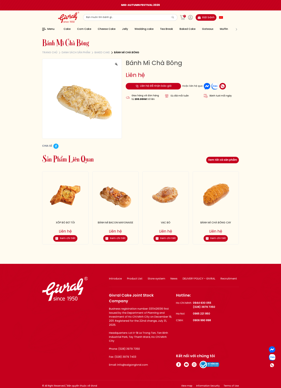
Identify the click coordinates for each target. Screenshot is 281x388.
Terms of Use (231, 386)
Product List (134, 278)
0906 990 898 (202, 320)
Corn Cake (84, 29)
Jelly (125, 29)
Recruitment (229, 278)
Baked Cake (187, 29)
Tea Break (166, 29)
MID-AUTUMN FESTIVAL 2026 (140, 5)
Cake (67, 29)
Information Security (208, 386)
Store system (156, 278)
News (173, 278)
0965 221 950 (201, 313)
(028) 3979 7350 (129, 349)
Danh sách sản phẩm (76, 52)
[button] (62, 29)
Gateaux (207, 29)
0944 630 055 (202, 303)
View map (186, 386)
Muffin (224, 29)
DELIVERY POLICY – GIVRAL (199, 278)
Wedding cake (144, 29)
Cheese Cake (106, 29)
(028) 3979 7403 (125, 357)
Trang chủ (49, 52)
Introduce (115, 278)
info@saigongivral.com (132, 365)
